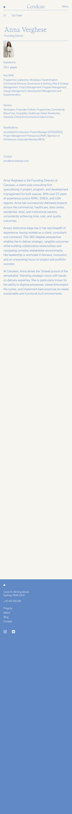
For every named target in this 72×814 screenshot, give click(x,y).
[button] (65, 6)
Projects (7, 608)
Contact (7, 621)
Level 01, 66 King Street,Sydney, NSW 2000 (16, 594)
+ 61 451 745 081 (12, 601)
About (6, 613)
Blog (5, 617)
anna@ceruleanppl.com (16, 161)
